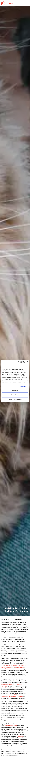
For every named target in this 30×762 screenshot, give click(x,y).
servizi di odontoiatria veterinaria (15, 695)
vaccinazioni (14, 687)
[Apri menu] (28, 3)
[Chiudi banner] (27, 361)
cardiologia (20, 696)
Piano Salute (20, 736)
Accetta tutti (15, 390)
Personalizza (22, 386)
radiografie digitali (19, 667)
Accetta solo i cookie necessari (15, 399)
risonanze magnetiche (18, 669)
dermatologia (4, 696)
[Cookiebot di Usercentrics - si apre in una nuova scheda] (19, 362)
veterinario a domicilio (11, 725)
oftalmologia (12, 696)
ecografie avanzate (6, 669)
